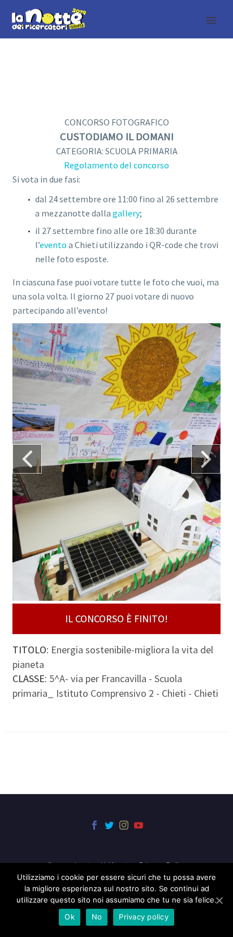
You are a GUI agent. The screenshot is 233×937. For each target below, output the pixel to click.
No (97, 916)
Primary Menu (211, 20)
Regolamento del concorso (116, 165)
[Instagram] (123, 825)
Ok (69, 916)
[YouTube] (138, 825)
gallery (126, 213)
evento (53, 244)
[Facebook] (94, 825)
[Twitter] (109, 825)
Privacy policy (144, 916)
